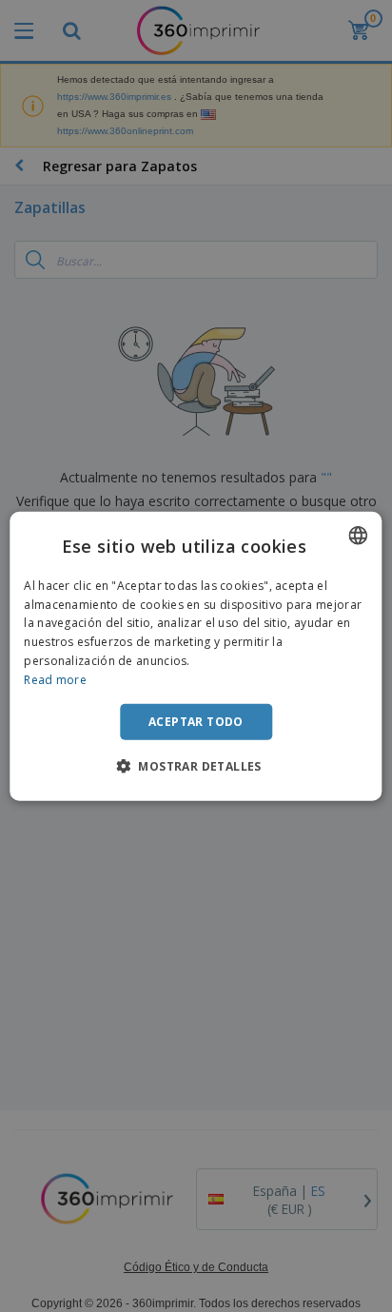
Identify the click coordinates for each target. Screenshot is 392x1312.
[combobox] (358, 534)
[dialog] (196, 656)
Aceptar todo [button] (196, 721)
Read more (55, 680)
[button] (196, 765)
